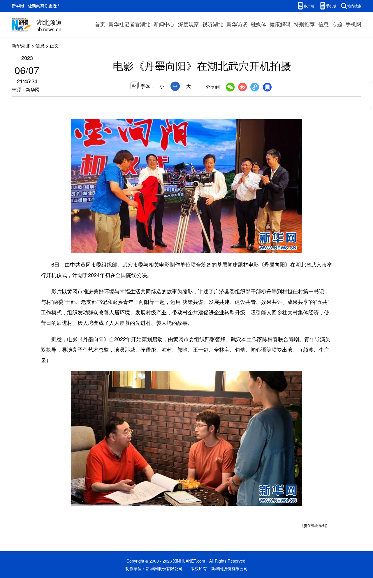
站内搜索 (354, 5)
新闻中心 (164, 24)
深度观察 (188, 24)
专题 (337, 24)
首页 (100, 24)
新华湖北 (21, 45)
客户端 (309, 5)
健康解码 (280, 24)
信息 (323, 24)
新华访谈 (236, 24)
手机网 (353, 24)
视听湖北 (212, 24)
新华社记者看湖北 (129, 24)
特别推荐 (304, 24)
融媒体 (258, 24)
